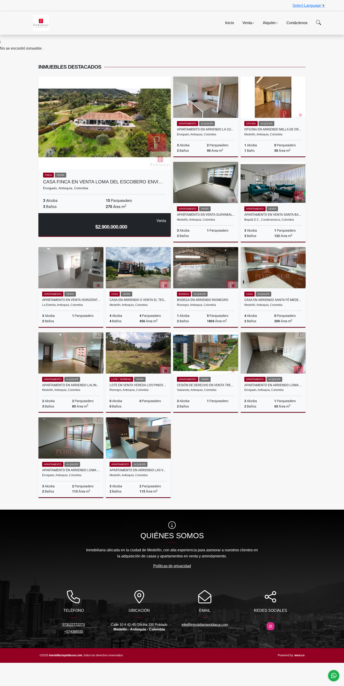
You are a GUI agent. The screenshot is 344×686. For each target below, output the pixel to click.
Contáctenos (296, 23)
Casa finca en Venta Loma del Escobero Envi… (103, 181)
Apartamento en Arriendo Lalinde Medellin (71, 385)
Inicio (229, 23)
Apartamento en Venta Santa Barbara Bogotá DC (273, 214)
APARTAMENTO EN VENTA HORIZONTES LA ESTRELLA (71, 300)
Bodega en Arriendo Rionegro (202, 300)
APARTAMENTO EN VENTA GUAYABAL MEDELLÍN (205, 214)
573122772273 (73, 625)
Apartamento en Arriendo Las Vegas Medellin (138, 470)
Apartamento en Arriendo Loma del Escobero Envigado (71, 470)
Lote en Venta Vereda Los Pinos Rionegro (138, 385)
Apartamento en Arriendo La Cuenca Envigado (205, 129)
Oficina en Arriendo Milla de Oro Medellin (273, 129)
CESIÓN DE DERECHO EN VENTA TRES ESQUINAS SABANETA (205, 385)
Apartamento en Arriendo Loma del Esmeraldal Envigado (273, 385)
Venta (247, 23)
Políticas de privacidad (172, 566)
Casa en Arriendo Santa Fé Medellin (273, 300)
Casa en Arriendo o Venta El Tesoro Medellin (138, 300)
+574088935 (73, 632)
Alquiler (269, 23)
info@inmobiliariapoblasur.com (205, 625)
